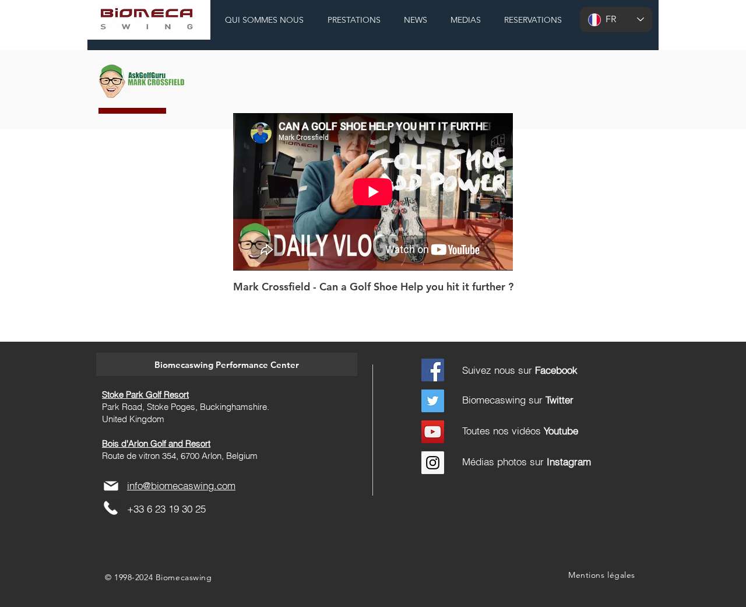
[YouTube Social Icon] (432, 431)
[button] (226, 364)
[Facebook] (432, 370)
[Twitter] (432, 401)
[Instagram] (432, 462)
